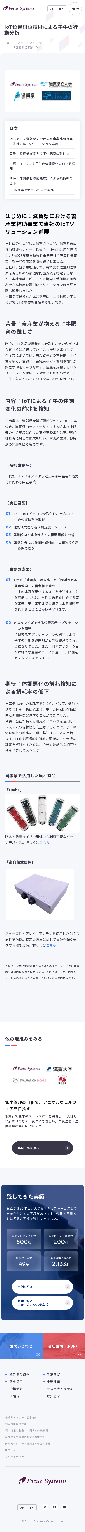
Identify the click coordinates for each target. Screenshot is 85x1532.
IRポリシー (12, 1450)
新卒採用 (16, 1382)
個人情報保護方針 (16, 1424)
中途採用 (53, 1382)
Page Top (73, 1524)
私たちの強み (20, 1374)
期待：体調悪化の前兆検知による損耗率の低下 (41, 180)
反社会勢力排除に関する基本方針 (25, 1437)
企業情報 (16, 1389)
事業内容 (53, 1374)
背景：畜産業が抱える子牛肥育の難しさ (40, 153)
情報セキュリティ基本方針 (21, 1417)
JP (52, 8)
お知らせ (53, 1396)
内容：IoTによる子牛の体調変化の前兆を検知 (42, 166)
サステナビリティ (60, 1389)
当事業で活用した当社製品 (34, 190)
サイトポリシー (14, 1456)
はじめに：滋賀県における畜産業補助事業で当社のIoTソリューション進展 (41, 141)
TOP (8, 43)
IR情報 (15, 1396)
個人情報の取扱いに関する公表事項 (26, 1430)
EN (61, 8)
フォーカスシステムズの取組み (32, 43)
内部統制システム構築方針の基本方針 (28, 1443)
